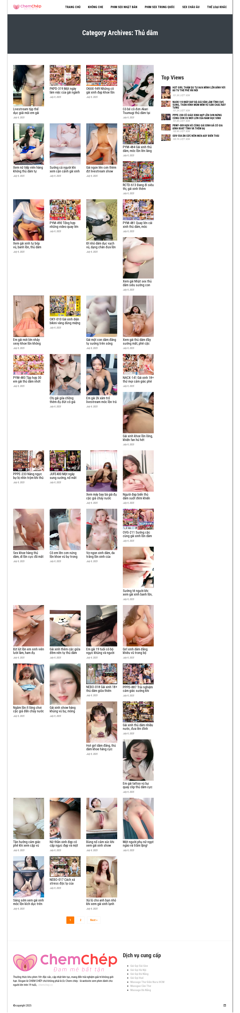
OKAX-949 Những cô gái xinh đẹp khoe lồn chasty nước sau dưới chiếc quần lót (101, 94)
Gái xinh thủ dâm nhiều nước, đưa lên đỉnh (138, 727)
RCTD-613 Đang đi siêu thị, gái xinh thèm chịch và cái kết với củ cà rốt (138, 190)
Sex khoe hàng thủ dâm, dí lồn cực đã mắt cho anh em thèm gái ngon (28, 558)
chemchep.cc (45, 985)
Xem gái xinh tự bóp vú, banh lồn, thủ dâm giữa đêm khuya (27, 247)
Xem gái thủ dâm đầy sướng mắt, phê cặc (137, 341)
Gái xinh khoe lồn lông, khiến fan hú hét (138, 438)
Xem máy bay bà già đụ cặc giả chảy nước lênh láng (101, 498)
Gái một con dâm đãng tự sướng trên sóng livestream (101, 343)
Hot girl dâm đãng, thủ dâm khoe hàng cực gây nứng (101, 749)
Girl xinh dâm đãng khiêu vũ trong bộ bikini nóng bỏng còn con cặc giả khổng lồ (137, 654)
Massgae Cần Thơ (140, 986)
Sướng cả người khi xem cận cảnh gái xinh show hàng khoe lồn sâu (65, 172)
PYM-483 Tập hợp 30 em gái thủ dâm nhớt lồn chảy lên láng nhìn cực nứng (27, 383)
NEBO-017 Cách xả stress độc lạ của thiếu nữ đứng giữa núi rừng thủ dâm (65, 885)
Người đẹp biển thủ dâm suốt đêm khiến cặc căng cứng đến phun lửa (136, 499)
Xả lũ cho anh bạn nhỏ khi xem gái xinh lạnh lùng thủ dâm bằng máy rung (101, 905)
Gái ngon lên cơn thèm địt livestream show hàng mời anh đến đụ (101, 171)
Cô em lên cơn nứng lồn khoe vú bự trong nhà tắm (63, 556)
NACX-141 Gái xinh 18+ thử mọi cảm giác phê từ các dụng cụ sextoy (138, 381)
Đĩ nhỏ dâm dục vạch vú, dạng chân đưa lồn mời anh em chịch (101, 247)
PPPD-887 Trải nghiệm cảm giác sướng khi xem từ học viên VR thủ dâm (138, 692)
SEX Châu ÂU (191, 7)
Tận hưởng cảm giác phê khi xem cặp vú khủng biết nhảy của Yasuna (26, 847)
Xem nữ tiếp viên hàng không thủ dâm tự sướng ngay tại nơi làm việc (28, 172)
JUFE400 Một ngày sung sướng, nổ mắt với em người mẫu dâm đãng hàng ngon (65, 479)
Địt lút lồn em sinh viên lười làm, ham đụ (28, 651)
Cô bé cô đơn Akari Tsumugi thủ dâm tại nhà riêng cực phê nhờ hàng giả (138, 114)
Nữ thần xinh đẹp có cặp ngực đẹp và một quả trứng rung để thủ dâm (64, 847)
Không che (95, 7)
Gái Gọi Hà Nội (138, 970)
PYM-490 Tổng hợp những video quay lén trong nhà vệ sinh (64, 226)
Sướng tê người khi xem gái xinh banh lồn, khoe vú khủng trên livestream (137, 596)
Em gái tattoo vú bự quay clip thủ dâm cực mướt (137, 787)
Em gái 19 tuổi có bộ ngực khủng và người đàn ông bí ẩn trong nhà (100, 654)
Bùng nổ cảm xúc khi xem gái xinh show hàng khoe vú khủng (100, 845)
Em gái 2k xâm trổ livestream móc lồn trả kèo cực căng (101, 402)
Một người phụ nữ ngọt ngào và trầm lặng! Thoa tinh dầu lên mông (138, 847)
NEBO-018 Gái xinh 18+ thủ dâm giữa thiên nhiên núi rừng (101, 690)
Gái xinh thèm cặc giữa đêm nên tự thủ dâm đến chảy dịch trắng (65, 653)
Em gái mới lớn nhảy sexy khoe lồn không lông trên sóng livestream (27, 345)
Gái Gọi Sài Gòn (139, 966)
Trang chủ (72, 7)
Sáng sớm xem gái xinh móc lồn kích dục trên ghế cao (28, 904)
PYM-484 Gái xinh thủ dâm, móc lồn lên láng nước (137, 150)
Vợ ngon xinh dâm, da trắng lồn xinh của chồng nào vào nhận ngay (100, 558)
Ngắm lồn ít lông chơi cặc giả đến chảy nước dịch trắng (28, 711)
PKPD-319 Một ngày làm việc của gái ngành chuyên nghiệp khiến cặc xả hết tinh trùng (65, 94)
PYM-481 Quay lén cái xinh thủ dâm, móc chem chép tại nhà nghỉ (137, 228)
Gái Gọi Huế (136, 978)
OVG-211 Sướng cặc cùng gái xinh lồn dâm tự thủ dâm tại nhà (137, 536)
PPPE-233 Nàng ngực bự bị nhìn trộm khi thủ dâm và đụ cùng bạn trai (28, 479)
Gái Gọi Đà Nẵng (139, 974)
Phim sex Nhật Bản (124, 7)
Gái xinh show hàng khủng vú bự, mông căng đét (63, 711)
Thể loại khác (217, 7)
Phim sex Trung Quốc (160, 7)
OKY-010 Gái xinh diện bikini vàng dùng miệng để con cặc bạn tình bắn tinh (65, 324)
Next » (94, 920)
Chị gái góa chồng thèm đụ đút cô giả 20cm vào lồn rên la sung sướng (63, 403)
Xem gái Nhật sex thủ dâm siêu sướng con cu (137, 285)
